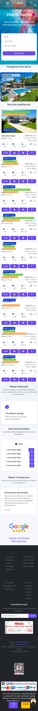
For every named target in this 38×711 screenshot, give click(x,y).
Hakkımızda (9, 560)
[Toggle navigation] (35, 4)
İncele (6, 153)
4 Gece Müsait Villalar (13, 457)
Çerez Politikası (28, 566)
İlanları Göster (19, 53)
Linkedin (28, 592)
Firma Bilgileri (9, 566)
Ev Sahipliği (9, 583)
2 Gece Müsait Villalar (13, 450)
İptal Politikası (28, 560)
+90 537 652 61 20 (22, 642)
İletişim (9, 563)
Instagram (28, 586)
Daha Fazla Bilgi (25, 701)
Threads (28, 598)
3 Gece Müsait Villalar (13, 454)
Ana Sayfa (9, 557)
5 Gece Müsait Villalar (13, 461)
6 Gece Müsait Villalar (13, 465)
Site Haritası (9, 589)
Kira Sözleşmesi (28, 557)
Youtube (28, 589)
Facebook (28, 583)
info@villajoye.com (21, 644)
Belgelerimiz (9, 569)
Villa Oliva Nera (8, 136)
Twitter (28, 595)
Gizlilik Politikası (28, 563)
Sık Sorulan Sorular (9, 586)
